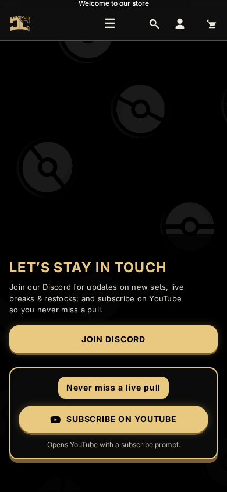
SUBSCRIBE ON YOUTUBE (121, 419)
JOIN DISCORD (113, 339)
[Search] (154, 24)
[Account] (179, 23)
